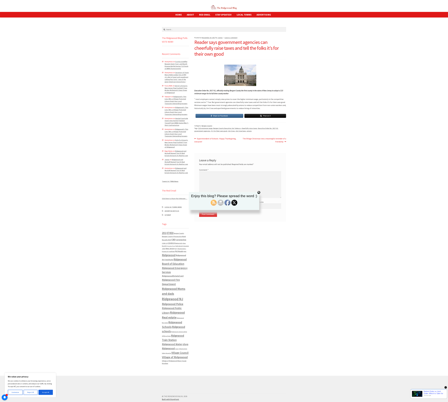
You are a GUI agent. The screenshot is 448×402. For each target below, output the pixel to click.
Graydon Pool (171, 246)
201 (164, 233)
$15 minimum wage (205, 128)
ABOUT (190, 14)
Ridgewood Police (172, 304)
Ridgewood (168, 255)
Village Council (180, 352)
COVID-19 (164, 243)
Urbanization (183, 349)
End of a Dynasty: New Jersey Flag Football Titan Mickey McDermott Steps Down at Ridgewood (176, 89)
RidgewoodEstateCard (173, 276)
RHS (185, 251)
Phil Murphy (179, 251)
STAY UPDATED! (223, 14)
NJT (176, 249)
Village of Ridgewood (175, 357)
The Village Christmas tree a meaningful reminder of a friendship (264, 140)
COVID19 (171, 243)
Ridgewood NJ (172, 299)
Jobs (163, 249)
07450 (169, 233)
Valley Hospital (166, 353)
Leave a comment (231, 38)
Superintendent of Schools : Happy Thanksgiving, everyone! (215, 140)
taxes (177, 349)
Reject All (30, 392)
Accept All (45, 392)
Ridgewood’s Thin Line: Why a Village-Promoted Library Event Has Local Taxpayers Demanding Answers (176, 100)
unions (249, 131)
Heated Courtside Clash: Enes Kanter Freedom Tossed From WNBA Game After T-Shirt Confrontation (177, 121)
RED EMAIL (204, 14)
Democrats (178, 243)
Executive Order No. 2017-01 (268, 128)
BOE (169, 240)
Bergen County (207, 126)
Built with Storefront (170, 399)
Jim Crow (231, 131)
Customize (15, 392)
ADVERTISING (264, 14)
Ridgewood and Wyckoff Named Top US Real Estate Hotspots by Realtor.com (176, 153)
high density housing (182, 246)
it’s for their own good (219, 131)
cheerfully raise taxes (249, 128)
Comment (203, 170)
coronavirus (181, 239)
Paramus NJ (165, 251)
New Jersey (170, 249)
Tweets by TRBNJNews (170, 181)
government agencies (202, 131)
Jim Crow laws (240, 131)
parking (172, 251)
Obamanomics (181, 249)
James (220, 38)
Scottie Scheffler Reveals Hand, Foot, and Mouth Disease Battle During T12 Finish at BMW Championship (176, 65)
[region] (30, 385)
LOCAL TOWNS (244, 14)
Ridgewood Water (172, 344)
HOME (178, 14)
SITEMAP (168, 215)
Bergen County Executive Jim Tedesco (227, 128)
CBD (173, 239)
